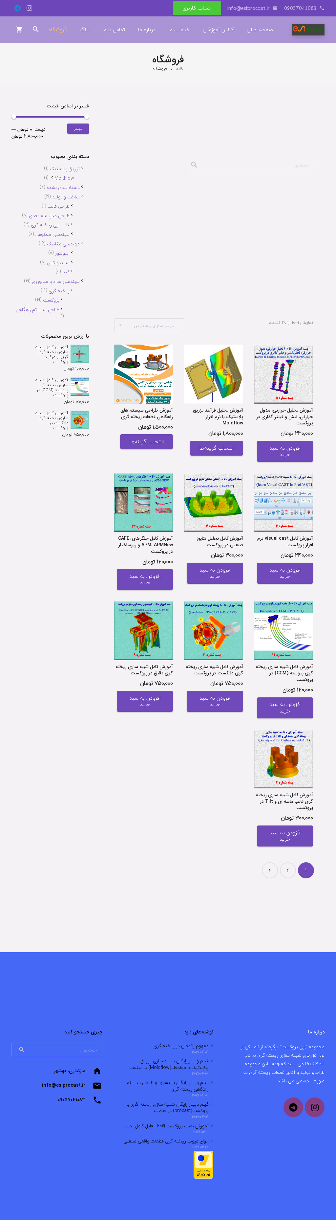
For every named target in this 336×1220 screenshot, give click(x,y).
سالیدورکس (58, 263)
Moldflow (64, 178)
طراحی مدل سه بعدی (49, 216)
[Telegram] (17, 8)
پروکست (51, 300)
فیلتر (78, 128)
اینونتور (62, 253)
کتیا (66, 272)
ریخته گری (59, 291)
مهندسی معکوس (52, 234)
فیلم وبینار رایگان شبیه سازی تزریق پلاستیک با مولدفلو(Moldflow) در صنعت (169, 1064)
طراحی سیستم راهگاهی (37, 309)
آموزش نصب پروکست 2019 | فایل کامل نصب (166, 1126)
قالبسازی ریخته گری (50, 225)
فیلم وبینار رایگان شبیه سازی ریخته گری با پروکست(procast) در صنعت (168, 1107)
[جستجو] (194, 165)
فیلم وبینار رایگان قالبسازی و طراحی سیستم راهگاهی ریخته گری (167, 1085)
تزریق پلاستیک (65, 169)
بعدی (270, 870)
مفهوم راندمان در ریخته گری (181, 1046)
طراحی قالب (59, 206)
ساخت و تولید (66, 197)
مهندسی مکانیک (63, 244)
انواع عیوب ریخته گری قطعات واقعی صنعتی (166, 1141)
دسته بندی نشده (63, 187)
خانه (179, 68)
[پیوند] (308, 29)
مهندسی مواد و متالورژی (56, 281)
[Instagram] (29, 8)
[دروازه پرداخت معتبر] (203, 1177)
